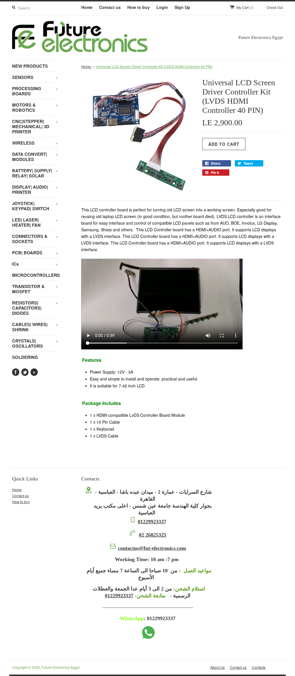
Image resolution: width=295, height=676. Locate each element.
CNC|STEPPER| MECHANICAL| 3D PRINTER (35, 126)
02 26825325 (152, 535)
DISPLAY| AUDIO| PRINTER (35, 189)
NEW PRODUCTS (30, 66)
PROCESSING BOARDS (35, 91)
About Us (217, 667)
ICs (35, 264)
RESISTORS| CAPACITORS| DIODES (35, 308)
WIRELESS (35, 143)
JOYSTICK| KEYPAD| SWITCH (35, 206)
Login (162, 7)
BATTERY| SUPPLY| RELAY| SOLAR (35, 173)
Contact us (110, 7)
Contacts (259, 667)
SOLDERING (25, 357)
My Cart (245, 7)
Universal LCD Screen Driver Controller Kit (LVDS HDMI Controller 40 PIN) (154, 66)
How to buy (138, 7)
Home (86, 7)
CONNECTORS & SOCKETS (35, 239)
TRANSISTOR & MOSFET (35, 289)
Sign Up (182, 7)
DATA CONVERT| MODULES (35, 156)
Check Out (274, 7)
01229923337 (152, 521)
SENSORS (35, 77)
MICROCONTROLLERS (35, 275)
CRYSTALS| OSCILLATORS (35, 343)
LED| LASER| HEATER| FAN (35, 222)
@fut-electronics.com (152, 548)
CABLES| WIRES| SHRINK (35, 327)
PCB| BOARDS (35, 252)
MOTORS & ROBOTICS (35, 107)
